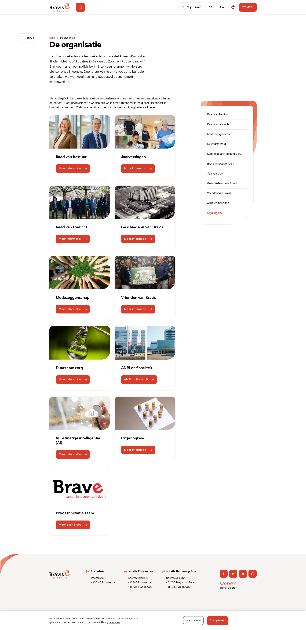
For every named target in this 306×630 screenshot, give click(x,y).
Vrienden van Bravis (138, 298)
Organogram (132, 438)
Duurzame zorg (69, 368)
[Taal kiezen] (233, 7)
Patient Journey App (201, 615)
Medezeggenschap (72, 298)
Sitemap (252, 615)
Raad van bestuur (71, 157)
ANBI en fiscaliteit (136, 368)
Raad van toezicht (71, 227)
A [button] (220, 7)
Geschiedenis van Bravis (142, 227)
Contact (218, 615)
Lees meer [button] (114, 622)
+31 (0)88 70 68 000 (140, 587)
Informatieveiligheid (235, 615)
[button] (80, 7)
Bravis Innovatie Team (75, 513)
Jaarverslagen (133, 157)
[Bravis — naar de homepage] (59, 7)
